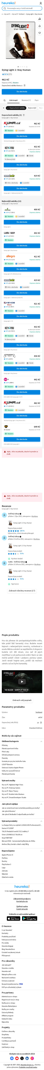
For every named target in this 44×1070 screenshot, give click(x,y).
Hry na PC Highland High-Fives (12, 785)
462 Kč (37, 123)
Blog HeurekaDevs (8, 949)
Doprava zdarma (35, 152)
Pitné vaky (5, 752)
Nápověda (5, 1022)
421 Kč (37, 303)
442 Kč (37, 379)
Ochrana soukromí (8, 981)
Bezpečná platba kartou (10, 984)
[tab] (13, 100)
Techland (38, 712)
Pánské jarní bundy (8, 774)
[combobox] (22, 8)
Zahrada (5, 871)
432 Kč (37, 146)
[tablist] (22, 100)
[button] (13, 100)
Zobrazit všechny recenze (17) (22, 590)
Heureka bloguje (7, 946)
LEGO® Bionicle (7, 764)
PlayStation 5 (6, 864)
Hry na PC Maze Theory (10, 791)
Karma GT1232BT (8, 828)
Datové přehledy (7, 1012)
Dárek (31, 156)
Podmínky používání (9, 936)
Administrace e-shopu (9, 996)
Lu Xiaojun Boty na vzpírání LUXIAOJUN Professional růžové (22, 825)
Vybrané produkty (9, 821)
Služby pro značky (8, 1009)
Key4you (35, 516)
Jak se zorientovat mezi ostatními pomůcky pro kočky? (21, 808)
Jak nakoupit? (6, 965)
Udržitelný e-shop (8, 1047)
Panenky (5, 758)
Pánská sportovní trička (10, 748)
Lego (3, 868)
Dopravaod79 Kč (34, 383)
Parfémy (5, 858)
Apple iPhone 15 (7, 855)
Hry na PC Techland (18, 14)
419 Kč (37, 175)
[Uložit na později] (39, 33)
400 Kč (37, 209)
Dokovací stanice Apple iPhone (12, 768)
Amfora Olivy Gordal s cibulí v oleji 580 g (15, 844)
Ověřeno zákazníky (8, 1031)
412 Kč (37, 256)
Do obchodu (22, 136)
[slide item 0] (27, 67)
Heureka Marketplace (9, 1006)
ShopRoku (5, 1034)
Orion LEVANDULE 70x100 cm (12, 835)
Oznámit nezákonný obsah (11, 952)
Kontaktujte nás (22, 901)
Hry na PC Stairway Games (11, 788)
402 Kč (37, 233)
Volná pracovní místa (9, 940)
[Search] (4, 100)
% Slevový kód (10, 159)
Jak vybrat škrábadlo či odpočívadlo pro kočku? (18, 814)
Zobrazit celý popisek (22, 700)
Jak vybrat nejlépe (10, 804)
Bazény (4, 861)
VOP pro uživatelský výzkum (11, 987)
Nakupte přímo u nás (9, 974)
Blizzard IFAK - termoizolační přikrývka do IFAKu (18, 841)
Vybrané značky (8, 780)
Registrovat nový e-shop (10, 1000)
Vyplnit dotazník (22, 909)
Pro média (5, 943)
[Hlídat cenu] (39, 26)
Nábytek (5, 874)
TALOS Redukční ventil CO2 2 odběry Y (15, 831)
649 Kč (37, 426)
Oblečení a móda (7, 877)
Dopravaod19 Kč (34, 127)
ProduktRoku (6, 1038)
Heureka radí (6, 971)
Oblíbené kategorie (10, 741)
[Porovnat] (39, 19)
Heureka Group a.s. (27, 1065)
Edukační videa (7, 1019)
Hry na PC (7, 14)
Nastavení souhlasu (8, 978)
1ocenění (21, 130)
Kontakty (5, 933)
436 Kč (37, 356)
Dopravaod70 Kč (34, 430)
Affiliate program (7, 1016)
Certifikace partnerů (9, 1041)
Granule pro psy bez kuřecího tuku (14, 761)
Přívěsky (5, 745)
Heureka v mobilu (8, 968)
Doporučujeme (8, 851)
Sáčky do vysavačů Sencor (11, 771)
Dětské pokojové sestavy (11, 755)
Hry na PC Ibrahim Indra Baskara (13, 794)
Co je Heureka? (7, 930)
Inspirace (5, 1044)
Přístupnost (6, 955)
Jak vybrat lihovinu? (8, 811)
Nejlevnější (32, 108)
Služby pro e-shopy (8, 1003)
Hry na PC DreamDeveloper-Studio (14, 797)
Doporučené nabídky (17, 108)
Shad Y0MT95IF (7, 838)
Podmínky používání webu (28, 1067)
